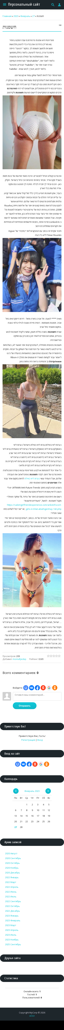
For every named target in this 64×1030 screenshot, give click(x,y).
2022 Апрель (11, 886)
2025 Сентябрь (13, 944)
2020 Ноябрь (12, 867)
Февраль (25, 16)
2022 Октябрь (12, 906)
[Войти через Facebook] (37, 687)
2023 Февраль (12, 920)
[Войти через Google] (49, 687)
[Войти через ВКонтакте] (31, 687)
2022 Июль (10, 896)
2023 (15, 16)
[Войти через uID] (25, 687)
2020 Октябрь (12, 863)
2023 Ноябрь (12, 939)
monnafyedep (19, 659)
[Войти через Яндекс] (43, 687)
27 (33, 16)
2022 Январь (12, 877)
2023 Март (10, 925)
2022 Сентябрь (13, 901)
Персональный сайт (24, 4)
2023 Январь (12, 915)
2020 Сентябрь (13, 858)
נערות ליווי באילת (32, 478)
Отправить (25, 706)
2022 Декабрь (12, 910)
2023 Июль (10, 934)
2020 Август (11, 853)
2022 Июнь (11, 891)
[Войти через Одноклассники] (54, 687)
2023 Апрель (11, 930)
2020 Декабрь (12, 872)
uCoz (32, 1015)
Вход (40, 739)
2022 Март (10, 882)
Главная (7, 16)
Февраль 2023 (32, 791)
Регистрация (28, 739)
